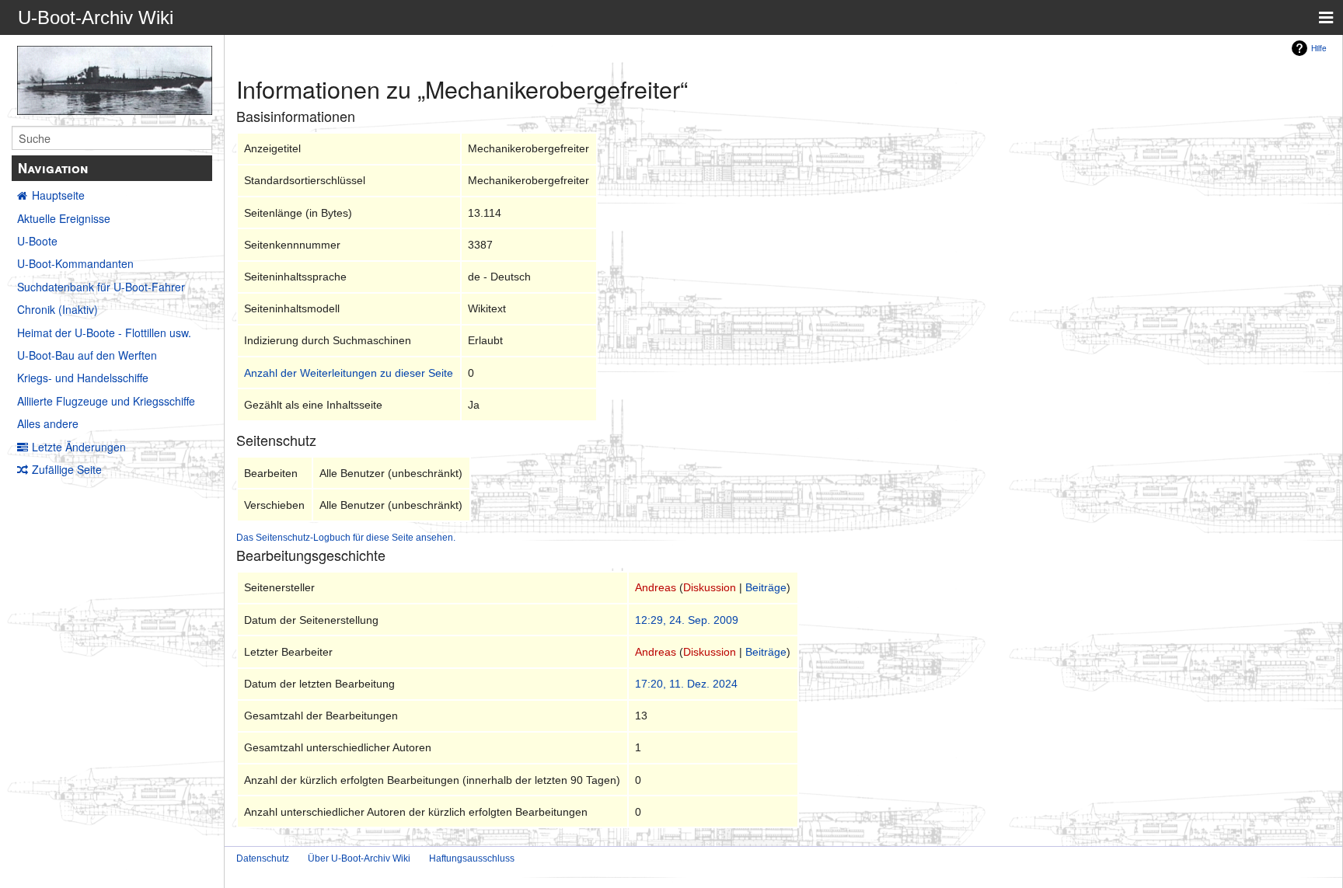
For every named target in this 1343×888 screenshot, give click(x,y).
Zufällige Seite (67, 469)
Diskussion (709, 587)
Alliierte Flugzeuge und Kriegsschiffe (106, 401)
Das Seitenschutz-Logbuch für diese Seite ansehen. (345, 537)
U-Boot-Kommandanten (75, 263)
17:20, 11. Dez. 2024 (686, 683)
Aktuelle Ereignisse (63, 218)
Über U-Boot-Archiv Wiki (359, 858)
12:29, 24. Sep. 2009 (686, 620)
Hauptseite (58, 195)
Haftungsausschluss (472, 858)
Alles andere (47, 423)
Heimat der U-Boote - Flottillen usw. (104, 332)
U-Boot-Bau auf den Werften (87, 355)
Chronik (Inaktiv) (57, 309)
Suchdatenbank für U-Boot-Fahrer (101, 286)
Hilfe (1319, 48)
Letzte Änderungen (79, 446)
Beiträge (766, 587)
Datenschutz (262, 858)
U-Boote (37, 241)
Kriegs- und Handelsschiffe (82, 377)
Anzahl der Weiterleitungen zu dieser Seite (348, 373)
